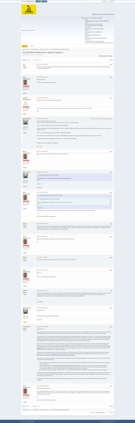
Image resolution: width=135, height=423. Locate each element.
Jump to (92, 412)
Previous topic (102, 56)
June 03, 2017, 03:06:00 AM (42, 118)
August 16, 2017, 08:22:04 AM (42, 385)
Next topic (110, 56)
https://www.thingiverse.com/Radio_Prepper (94, 41)
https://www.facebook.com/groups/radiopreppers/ (96, 38)
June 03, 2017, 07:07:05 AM (42, 172)
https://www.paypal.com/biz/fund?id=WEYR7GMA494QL (97, 21)
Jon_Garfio (27, 118)
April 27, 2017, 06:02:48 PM (42, 64)
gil (25, 77)
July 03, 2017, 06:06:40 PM (42, 236)
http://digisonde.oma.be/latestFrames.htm (67, 365)
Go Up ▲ (112, 421)
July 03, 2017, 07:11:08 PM (42, 257)
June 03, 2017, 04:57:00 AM (42, 151)
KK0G (26, 98)
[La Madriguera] (23, 131)
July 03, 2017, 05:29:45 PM (42, 223)
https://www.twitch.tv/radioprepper (95, 25)
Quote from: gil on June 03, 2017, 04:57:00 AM (48, 175)
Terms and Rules (106, 421)
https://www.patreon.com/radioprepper (93, 32)
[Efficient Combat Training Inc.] (23, 112)
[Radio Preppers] (23, 91)
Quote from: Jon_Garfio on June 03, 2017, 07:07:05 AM (50, 195)
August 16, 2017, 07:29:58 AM (42, 326)
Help (101, 421)
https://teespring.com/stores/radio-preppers (94, 28)
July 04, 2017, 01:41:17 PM (42, 290)
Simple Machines (31, 421)
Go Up (23, 406)
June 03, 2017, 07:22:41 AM (42, 192)
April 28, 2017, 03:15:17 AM (42, 77)
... (40, 60)
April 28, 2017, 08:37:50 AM (42, 97)
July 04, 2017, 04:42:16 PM (42, 307)
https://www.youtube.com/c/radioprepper (94, 24)
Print (111, 60)
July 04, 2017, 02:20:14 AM (42, 269)
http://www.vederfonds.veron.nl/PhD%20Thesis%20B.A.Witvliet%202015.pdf (56, 355)
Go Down (24, 60)
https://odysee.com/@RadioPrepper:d (93, 35)
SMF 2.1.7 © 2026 (24, 421)
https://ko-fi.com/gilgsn (97, 18)
